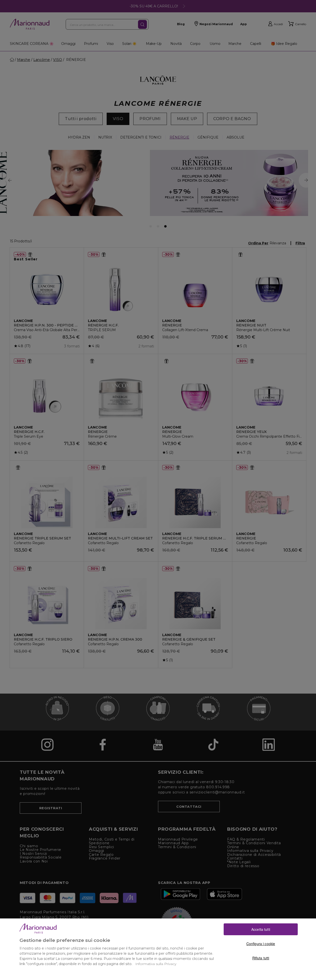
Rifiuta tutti (260, 957)
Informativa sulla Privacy (155, 964)
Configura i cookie (260, 943)
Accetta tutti (260, 929)
